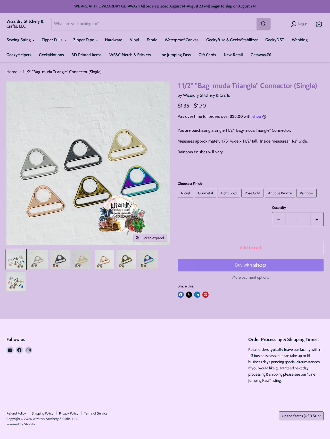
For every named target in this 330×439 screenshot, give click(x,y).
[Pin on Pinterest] (205, 295)
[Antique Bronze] (280, 198)
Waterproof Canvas (182, 39)
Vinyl (134, 39)
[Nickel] (186, 198)
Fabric (152, 39)
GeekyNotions (51, 54)
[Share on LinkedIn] (197, 295)
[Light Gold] (229, 198)
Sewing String (19, 39)
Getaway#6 (261, 54)
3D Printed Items (87, 54)
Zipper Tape (84, 39)
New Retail (233, 54)
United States (299, 415)
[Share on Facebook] (181, 295)
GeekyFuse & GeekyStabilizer (232, 39)
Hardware (113, 39)
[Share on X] (189, 295)
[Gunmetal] (206, 198)
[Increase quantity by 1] (317, 219)
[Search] (263, 24)
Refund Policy (16, 413)
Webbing (300, 39)
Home (11, 72)
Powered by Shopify (20, 424)
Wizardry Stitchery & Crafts (206, 95)
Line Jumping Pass (175, 54)
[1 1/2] (16, 259)
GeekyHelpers (18, 54)
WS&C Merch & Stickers (130, 54)
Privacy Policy (68, 413)
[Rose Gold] (253, 198)
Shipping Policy (42, 413)
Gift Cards (207, 54)
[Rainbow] (307, 198)
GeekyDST (274, 39)
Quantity (279, 207)
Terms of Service (96, 413)
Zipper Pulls (52, 39)
